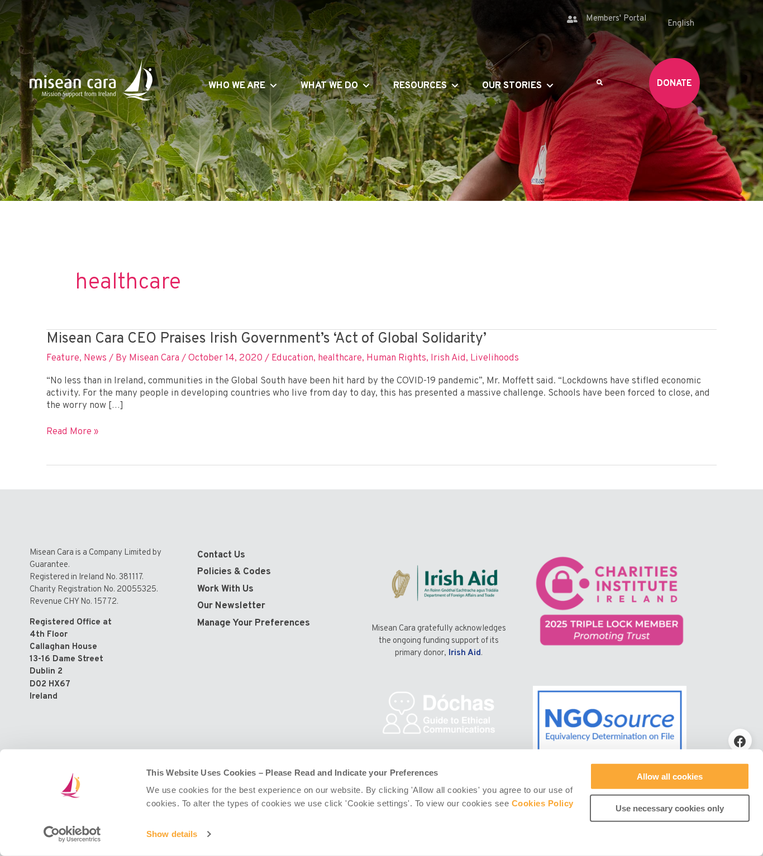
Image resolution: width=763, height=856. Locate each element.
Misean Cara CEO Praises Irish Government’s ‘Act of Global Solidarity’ (266, 339)
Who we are (236, 86)
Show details (171, 834)
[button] (740, 740)
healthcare (340, 358)
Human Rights (396, 358)
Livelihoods (494, 358)
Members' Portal (616, 18)
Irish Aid (448, 358)
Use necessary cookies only (670, 807)
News (95, 358)
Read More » (72, 432)
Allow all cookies (670, 776)
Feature (62, 358)
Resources (420, 86)
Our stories (512, 86)
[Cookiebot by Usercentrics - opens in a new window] (72, 834)
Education (292, 358)
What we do (329, 86)
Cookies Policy (543, 803)
